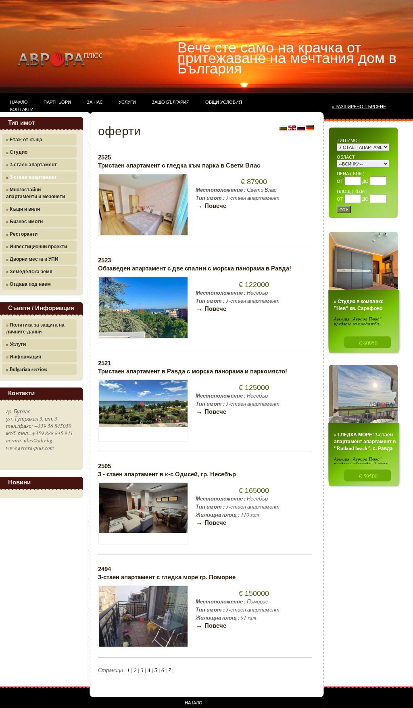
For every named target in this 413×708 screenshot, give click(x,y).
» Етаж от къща (24, 139)
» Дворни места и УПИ (32, 259)
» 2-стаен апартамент (31, 164)
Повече (211, 205)
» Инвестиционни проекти (36, 246)
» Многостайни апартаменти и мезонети (35, 193)
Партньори (57, 102)
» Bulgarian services (26, 369)
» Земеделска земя (29, 271)
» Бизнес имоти (24, 221)
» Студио (16, 152)
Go (342, 209)
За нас (95, 102)
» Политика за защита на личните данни (35, 328)
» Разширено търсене (359, 106)
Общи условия (223, 102)
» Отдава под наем (28, 284)
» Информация (23, 356)
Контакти (21, 109)
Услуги (127, 102)
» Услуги (16, 344)
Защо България (171, 102)
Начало (19, 102)
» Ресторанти (22, 233)
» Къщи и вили (23, 208)
